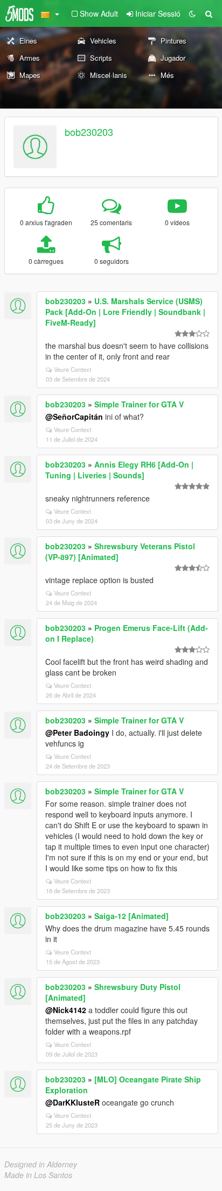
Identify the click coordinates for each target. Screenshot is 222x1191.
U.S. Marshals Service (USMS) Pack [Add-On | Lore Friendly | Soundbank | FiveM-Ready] (125, 312)
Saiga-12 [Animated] (131, 915)
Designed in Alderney (40, 1164)
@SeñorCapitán (74, 416)
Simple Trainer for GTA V (139, 404)
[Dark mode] (192, 13)
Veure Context (72, 369)
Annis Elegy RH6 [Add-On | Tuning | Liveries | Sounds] (119, 469)
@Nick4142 (65, 1010)
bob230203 (89, 132)
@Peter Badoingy (77, 732)
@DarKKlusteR (72, 1102)
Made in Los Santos (38, 1175)
